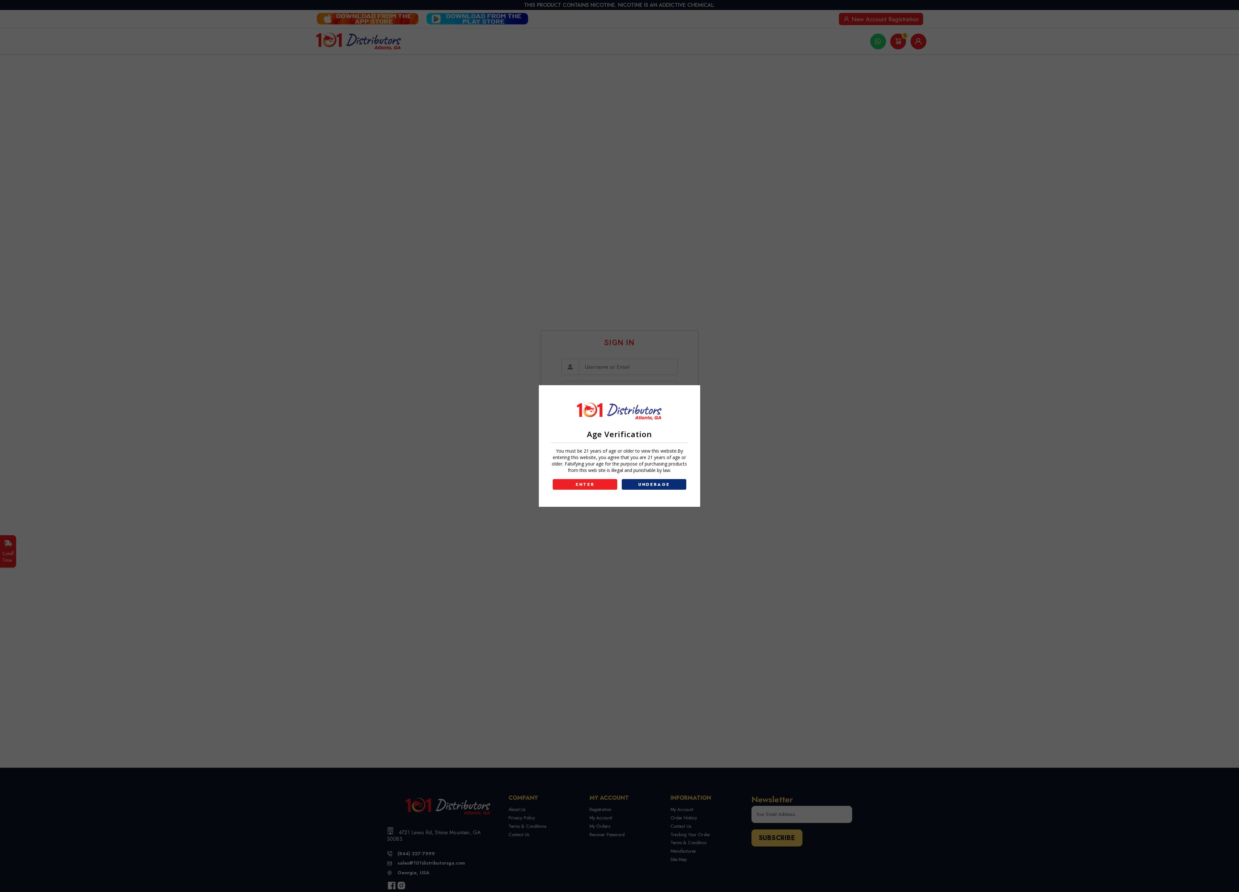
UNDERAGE (654, 484)
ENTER (585, 484)
